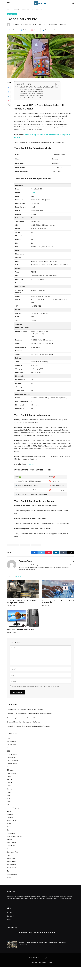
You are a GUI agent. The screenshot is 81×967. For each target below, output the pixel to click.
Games (9, 786)
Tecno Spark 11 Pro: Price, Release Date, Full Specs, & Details (37, 87)
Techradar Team (17, 24)
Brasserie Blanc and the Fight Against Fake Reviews (23, 722)
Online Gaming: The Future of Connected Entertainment (25, 709)
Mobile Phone (12, 14)
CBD (8, 751)
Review (9, 839)
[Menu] (8, 3)
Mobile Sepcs (25, 545)
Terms (9, 919)
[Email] (8, 105)
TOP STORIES (11, 868)
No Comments (53, 24)
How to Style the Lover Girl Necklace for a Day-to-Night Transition (28, 726)
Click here (30, 464)
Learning (10, 814)
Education (10, 770)
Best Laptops (11, 741)
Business (10, 748)
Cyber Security (11, 757)
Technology (11, 858)
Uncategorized (12, 874)
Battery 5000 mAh (13, 545)
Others (9, 830)
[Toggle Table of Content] (56, 84)
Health (9, 792)
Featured (10, 779)
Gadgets (10, 782)
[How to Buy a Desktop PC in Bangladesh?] (23, 618)
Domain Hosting (12, 764)
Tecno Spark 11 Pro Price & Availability (31, 89)
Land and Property (13, 808)
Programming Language (14, 836)
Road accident (11, 842)
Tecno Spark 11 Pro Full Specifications (31, 91)
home (8, 795)
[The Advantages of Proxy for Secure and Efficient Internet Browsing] (58, 589)
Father (9, 776)
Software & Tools (12, 852)
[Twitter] (8, 92)
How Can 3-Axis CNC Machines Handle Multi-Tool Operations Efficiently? (21, 602)
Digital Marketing (12, 760)
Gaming (9, 789)
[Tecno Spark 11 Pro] (40, 56)
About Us (10, 913)
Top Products (11, 865)
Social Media (11, 846)
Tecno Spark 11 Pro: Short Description (31, 93)
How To (9, 798)
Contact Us (10, 916)
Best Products (11, 745)
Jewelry (9, 801)
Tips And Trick (11, 861)
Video (9, 877)
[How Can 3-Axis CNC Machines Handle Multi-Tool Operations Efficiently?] (23, 589)
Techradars (49, 958)
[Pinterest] (8, 100)
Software (10, 849)
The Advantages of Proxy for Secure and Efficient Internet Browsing (58, 602)
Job (8, 805)
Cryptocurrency (12, 754)
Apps (8, 738)
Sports (9, 855)
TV (8, 871)
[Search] (73, 3)
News (9, 827)
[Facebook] (8, 87)
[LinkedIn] (8, 96)
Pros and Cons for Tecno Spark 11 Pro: (31, 95)
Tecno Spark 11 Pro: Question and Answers (32, 98)
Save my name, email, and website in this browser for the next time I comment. (36, 686)
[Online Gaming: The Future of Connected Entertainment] (12, 934)
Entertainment (11, 773)
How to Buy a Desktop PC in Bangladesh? (20, 629)
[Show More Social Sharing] (54, 30)
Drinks (9, 767)
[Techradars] (40, 3)
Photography (11, 833)
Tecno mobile (36, 545)
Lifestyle (10, 817)
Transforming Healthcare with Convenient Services (23, 718)
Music (9, 823)
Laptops (9, 811)
